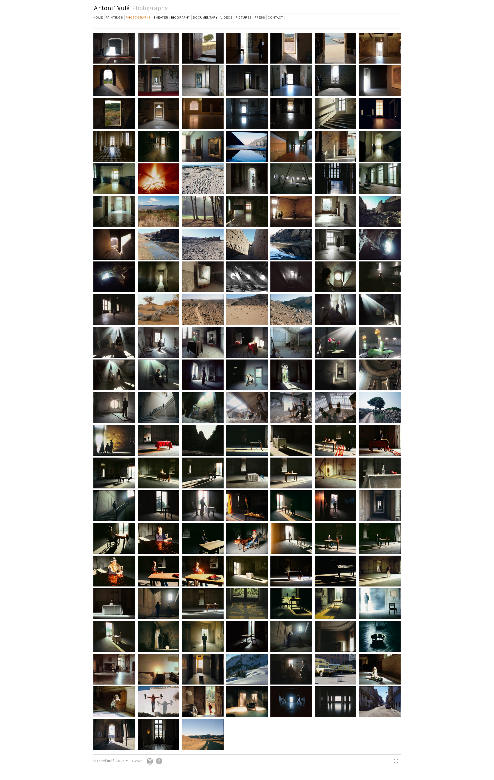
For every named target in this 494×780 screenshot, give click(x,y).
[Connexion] (397, 761)
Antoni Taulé (105, 761)
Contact (137, 761)
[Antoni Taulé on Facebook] (159, 761)
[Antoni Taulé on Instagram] (150, 761)
